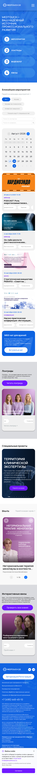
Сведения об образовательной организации (16, 695)
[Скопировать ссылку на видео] (31, 520)
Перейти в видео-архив (24, 511)
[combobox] (3, 119)
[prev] (3, 473)
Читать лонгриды (15, 383)
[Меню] (33, 5)
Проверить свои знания (17, 607)
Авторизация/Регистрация (18, 676)
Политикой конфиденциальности (11, 759)
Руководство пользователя (11, 689)
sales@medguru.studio (7, 717)
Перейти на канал (18, 488)
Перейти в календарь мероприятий (15, 94)
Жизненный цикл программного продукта (15, 682)
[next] (33, 473)
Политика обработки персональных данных (16, 692)
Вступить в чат (16, 350)
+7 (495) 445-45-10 (12, 699)
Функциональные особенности (12, 686)
